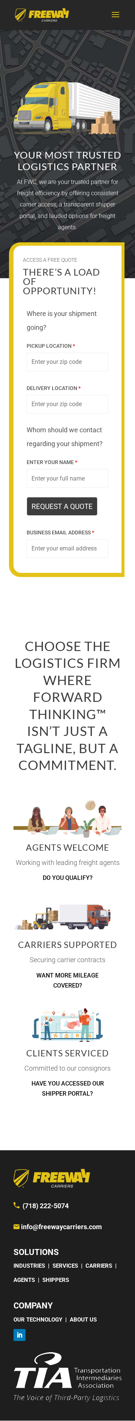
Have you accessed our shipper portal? (68, 1088)
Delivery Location (54, 388)
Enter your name (52, 462)
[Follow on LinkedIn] (20, 1335)
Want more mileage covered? (67, 980)
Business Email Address (60, 532)
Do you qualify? (68, 877)
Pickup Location (51, 346)
